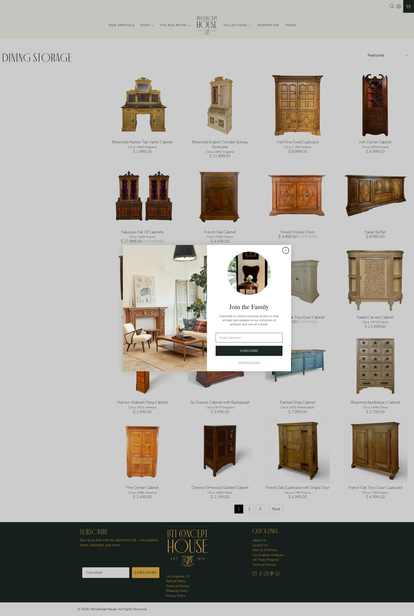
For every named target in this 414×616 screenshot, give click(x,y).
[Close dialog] (285, 250)
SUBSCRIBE (249, 351)
